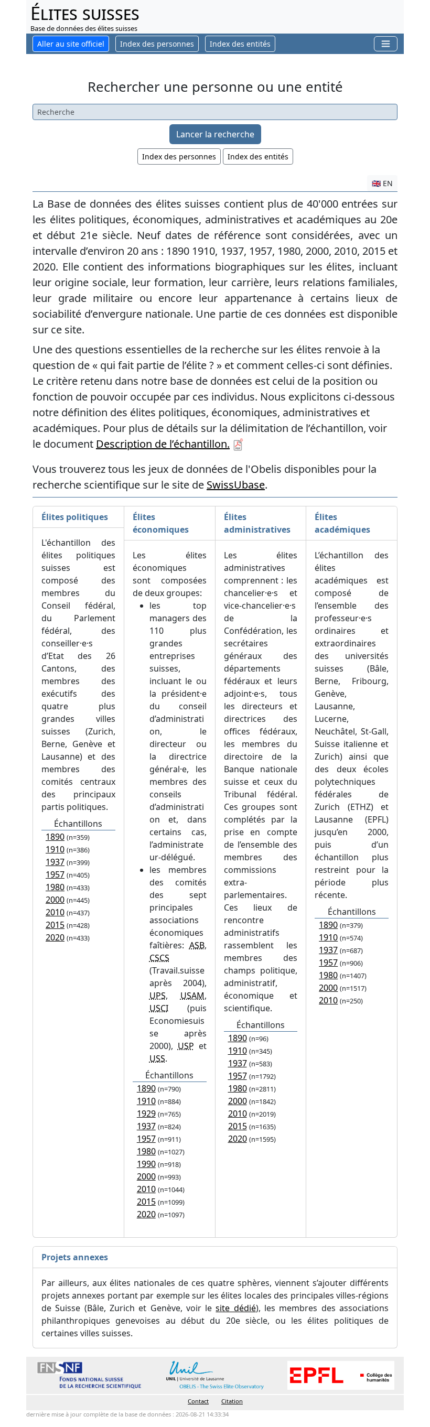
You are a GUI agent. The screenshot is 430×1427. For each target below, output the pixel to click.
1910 (55, 849)
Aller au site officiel (70, 44)
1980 (55, 887)
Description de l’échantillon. (163, 444)
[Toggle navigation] (385, 43)
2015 (55, 925)
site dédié (235, 1308)
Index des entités (258, 156)
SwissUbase (236, 485)
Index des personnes (157, 44)
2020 (55, 937)
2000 (55, 899)
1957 (55, 874)
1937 (55, 862)
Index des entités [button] (240, 44)
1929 (146, 1113)
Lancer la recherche (215, 134)
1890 (55, 836)
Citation (232, 1401)
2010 (55, 912)
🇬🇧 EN (382, 183)
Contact (198, 1401)
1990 (146, 1164)
